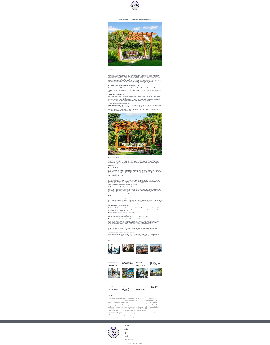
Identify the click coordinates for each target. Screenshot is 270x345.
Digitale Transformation (118, 300)
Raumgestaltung (144, 308)
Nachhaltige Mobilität (131, 307)
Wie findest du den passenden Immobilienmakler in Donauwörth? (155, 262)
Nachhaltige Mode (141, 307)
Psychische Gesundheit (136, 308)
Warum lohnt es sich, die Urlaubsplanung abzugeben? (156, 286)
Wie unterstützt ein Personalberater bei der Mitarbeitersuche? (141, 288)
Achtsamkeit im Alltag (123, 298)
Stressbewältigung (115, 313)
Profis (150, 13)
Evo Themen (111, 13)
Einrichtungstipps (137, 300)
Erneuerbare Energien (132, 303)
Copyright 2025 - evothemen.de (135, 343)
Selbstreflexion (122, 310)
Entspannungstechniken (118, 303)
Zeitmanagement (135, 315)
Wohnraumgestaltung (124, 315)
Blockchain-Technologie (146, 298)
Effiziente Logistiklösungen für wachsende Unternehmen (127, 288)
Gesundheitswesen (141, 305)
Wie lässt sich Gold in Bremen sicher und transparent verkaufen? (127, 262)
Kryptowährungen (149, 305)
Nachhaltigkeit (153, 307)
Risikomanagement (154, 308)
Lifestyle (132, 13)
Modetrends (123, 307)
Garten (119, 317)
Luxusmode (117, 307)
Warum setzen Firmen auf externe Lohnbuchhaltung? (113, 264)
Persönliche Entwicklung (117, 308)
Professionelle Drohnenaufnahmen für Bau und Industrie (141, 264)
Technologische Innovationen (148, 313)
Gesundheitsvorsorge (132, 305)
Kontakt (138, 16)
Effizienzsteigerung (129, 300)
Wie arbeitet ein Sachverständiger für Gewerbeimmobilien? (113, 288)
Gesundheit (125, 13)
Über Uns (126, 335)
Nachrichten (144, 13)
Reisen (155, 13)
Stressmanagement (127, 313)
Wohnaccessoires (112, 315)
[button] (159, 69)
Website (125, 338)
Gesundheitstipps (126, 305)
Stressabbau (142, 310)
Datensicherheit (154, 298)
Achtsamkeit (111, 298)
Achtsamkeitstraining (136, 298)
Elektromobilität (144, 300)
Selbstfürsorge (113, 310)
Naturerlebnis (110, 308)
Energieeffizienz (153, 300)
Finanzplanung (147, 303)
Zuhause (132, 16)
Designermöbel (110, 300)
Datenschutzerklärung (129, 339)
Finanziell (118, 13)
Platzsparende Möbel (127, 308)
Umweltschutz (158, 313)
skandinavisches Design (132, 310)
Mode (137, 13)
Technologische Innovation (136, 313)
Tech (160, 13)
